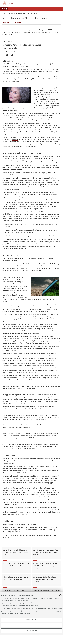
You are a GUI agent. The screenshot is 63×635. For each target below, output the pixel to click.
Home (3, 13)
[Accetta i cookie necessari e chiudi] (60, 594)
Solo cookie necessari (31, 619)
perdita (26, 216)
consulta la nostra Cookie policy (22, 613)
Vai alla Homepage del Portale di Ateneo (4, 3)
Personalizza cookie (31, 625)
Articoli (8, 13)
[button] (4, 8)
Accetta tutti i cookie (31, 630)
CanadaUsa (12, 3)
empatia (16, 163)
